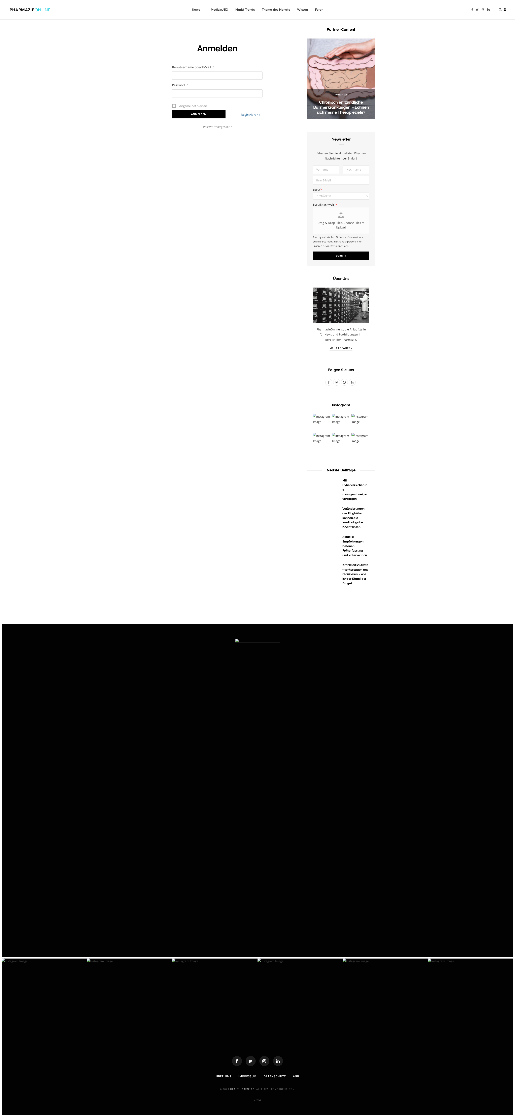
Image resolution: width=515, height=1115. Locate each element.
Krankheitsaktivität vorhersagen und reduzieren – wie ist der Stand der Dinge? (355, 574)
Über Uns (223, 1076)
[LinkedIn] (278, 1061)
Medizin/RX (219, 9)
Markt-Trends (245, 9)
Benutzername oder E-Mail (193, 67)
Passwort (180, 85)
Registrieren (250, 115)
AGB (296, 1076)
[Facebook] (237, 1061)
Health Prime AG (242, 1089)
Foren (319, 9)
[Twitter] (251, 1061)
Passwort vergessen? (217, 127)
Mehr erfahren (341, 348)
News (196, 9)
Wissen (302, 9)
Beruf (318, 190)
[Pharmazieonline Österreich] (30, 9)
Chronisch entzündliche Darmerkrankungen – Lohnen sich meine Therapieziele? (341, 107)
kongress (341, 94)
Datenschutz (275, 1076)
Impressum (247, 1076)
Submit (341, 255)
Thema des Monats (276, 9)
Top (258, 1100)
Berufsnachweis (325, 204)
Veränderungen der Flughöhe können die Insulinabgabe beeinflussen (353, 518)
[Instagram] (264, 1061)
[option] (341, 78)
